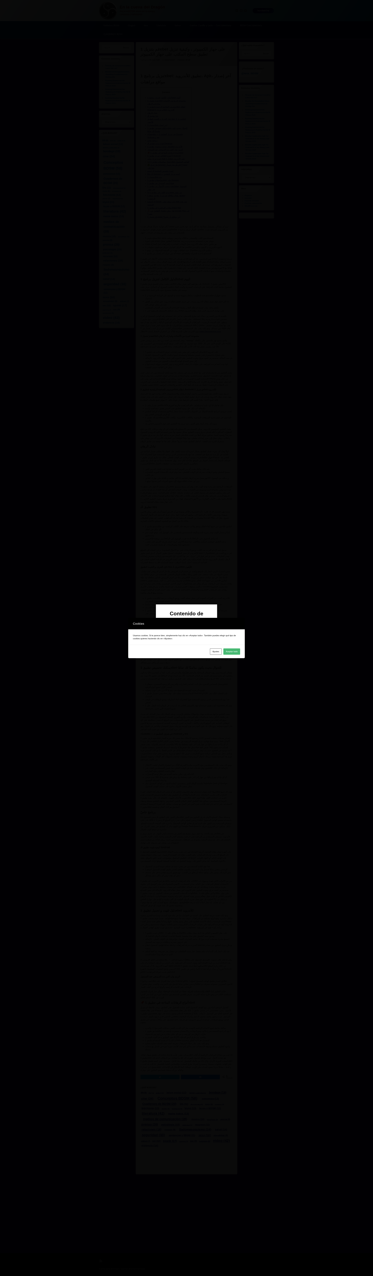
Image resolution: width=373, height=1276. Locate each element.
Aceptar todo (232, 651)
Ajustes (215, 651)
